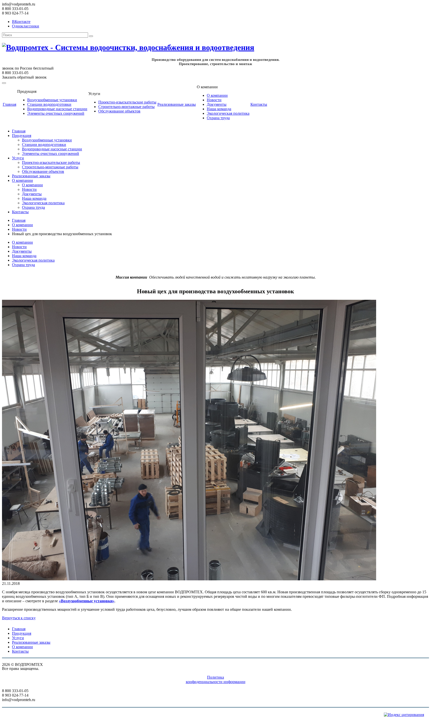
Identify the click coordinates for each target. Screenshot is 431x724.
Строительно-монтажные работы (126, 106)
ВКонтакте (21, 21)
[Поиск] (91, 36)
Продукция (21, 135)
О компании (217, 95)
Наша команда (219, 109)
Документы (216, 104)
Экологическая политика (228, 113)
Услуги (18, 158)
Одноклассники (25, 26)
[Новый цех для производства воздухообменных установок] (189, 579)
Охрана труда (218, 118)
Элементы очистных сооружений (55, 113)
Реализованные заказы (176, 104)
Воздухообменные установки (52, 100)
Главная (9, 104)
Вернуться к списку (19, 618)
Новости (214, 100)
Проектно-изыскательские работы (127, 102)
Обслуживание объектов (119, 111)
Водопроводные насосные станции (57, 109)
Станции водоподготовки (49, 104)
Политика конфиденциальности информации (215, 679)
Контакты (258, 104)
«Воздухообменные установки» (86, 601)
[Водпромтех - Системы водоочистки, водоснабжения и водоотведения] (133, 47)
